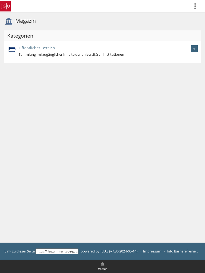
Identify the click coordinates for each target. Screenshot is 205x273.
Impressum (152, 251)
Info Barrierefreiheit (182, 251)
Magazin (25, 20)
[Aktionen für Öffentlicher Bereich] (194, 48)
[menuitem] (197, 6)
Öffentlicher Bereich (37, 47)
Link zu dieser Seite (20, 251)
